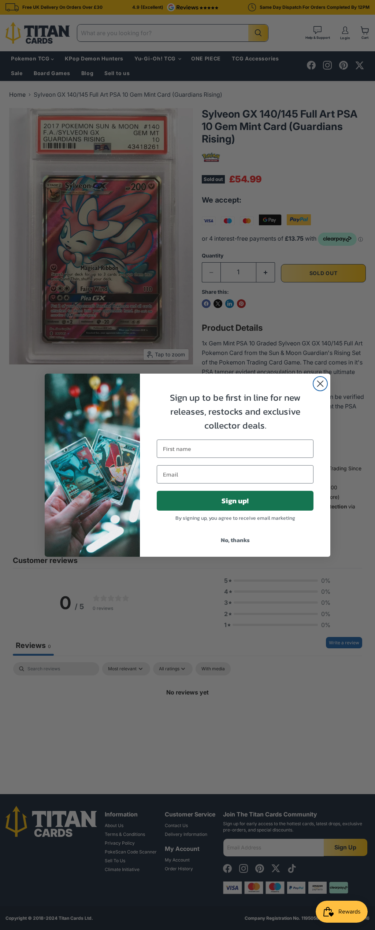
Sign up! (235, 500)
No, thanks (235, 540)
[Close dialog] (320, 384)
